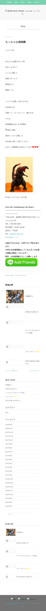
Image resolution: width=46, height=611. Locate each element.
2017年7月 (8, 452)
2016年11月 (9, 483)
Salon (16, 2)
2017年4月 (8, 463)
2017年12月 (9, 432)
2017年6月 (8, 456)
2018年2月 (8, 424)
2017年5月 (8, 459)
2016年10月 (9, 487)
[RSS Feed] (31, 599)
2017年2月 (8, 471)
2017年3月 (8, 467)
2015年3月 (8, 506)
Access (36, 2)
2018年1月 (8, 428)
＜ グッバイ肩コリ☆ (11, 370)
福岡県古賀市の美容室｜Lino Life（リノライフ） (19, 603)
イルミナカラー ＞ (35, 370)
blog (23, 26)
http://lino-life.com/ (16, 234)
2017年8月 (8, 448)
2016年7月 (8, 490)
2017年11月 (9, 436)
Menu (23, 2)
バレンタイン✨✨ (32, 351)
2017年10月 (9, 440)
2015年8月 (8, 498)
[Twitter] (14, 599)
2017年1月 (8, 475)
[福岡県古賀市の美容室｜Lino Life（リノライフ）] (23, 11)
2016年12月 (9, 479)
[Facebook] (22, 599)
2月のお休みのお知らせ (12, 400)
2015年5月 (8, 502)
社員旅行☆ (29, 296)
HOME (9, 2)
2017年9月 (8, 444)
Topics (29, 2)
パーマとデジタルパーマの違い (15, 393)
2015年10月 (9, 494)
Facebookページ (11, 237)
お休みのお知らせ (31, 312)
